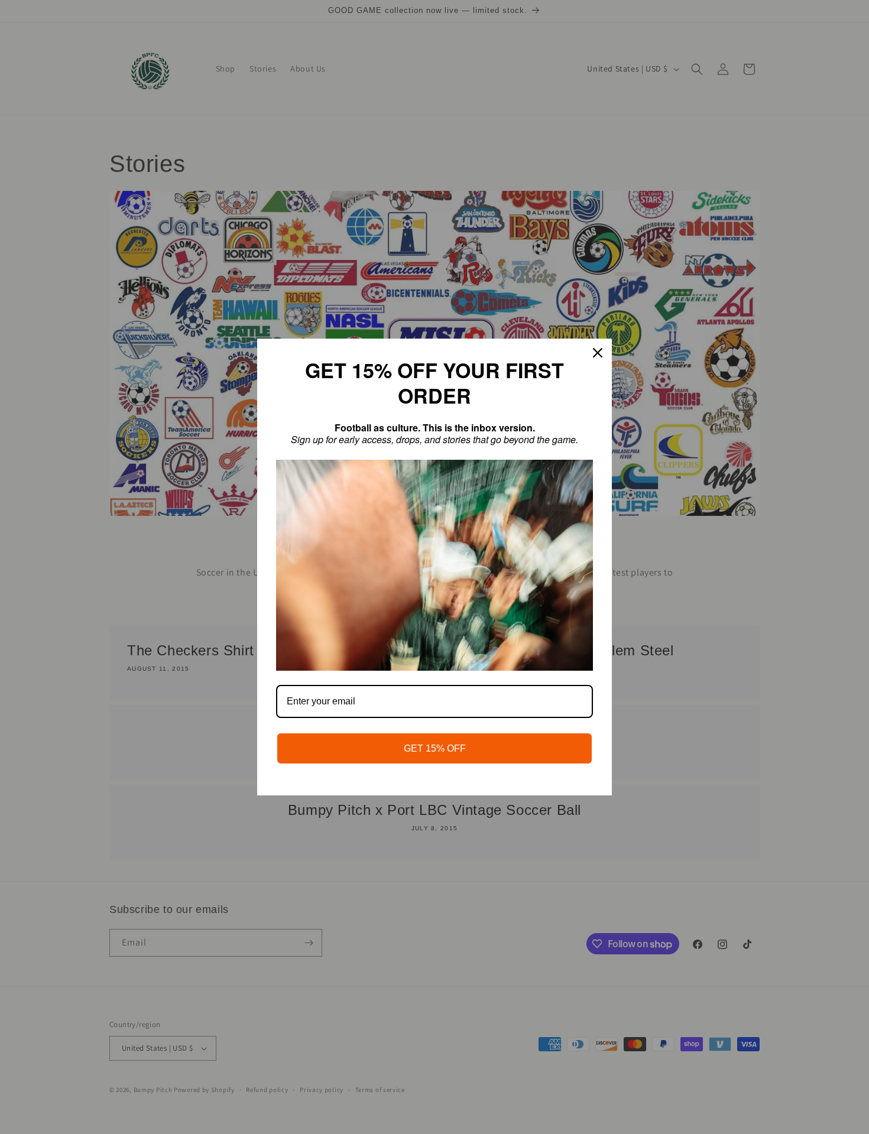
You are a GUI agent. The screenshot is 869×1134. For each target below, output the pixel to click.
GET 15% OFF (435, 748)
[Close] (597, 353)
